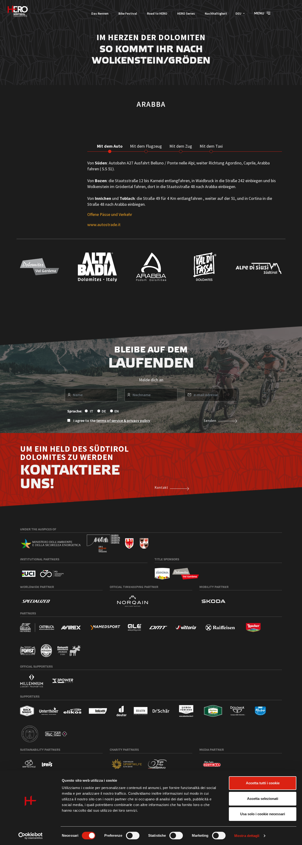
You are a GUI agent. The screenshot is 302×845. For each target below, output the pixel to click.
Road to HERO (157, 13)
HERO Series (186, 13)
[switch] (132, 835)
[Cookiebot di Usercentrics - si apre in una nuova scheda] (30, 835)
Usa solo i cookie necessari (262, 814)
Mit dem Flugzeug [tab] (146, 146)
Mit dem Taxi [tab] (211, 146)
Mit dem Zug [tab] (180, 146)
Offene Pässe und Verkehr (109, 214)
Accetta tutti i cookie (263, 783)
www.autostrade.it (104, 224)
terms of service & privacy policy (123, 420)
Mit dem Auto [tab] (109, 146)
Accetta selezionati (262, 799)
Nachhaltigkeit (216, 13)
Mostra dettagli (247, 836)
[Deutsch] (17, 11)
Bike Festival (127, 13)
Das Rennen (100, 13)
